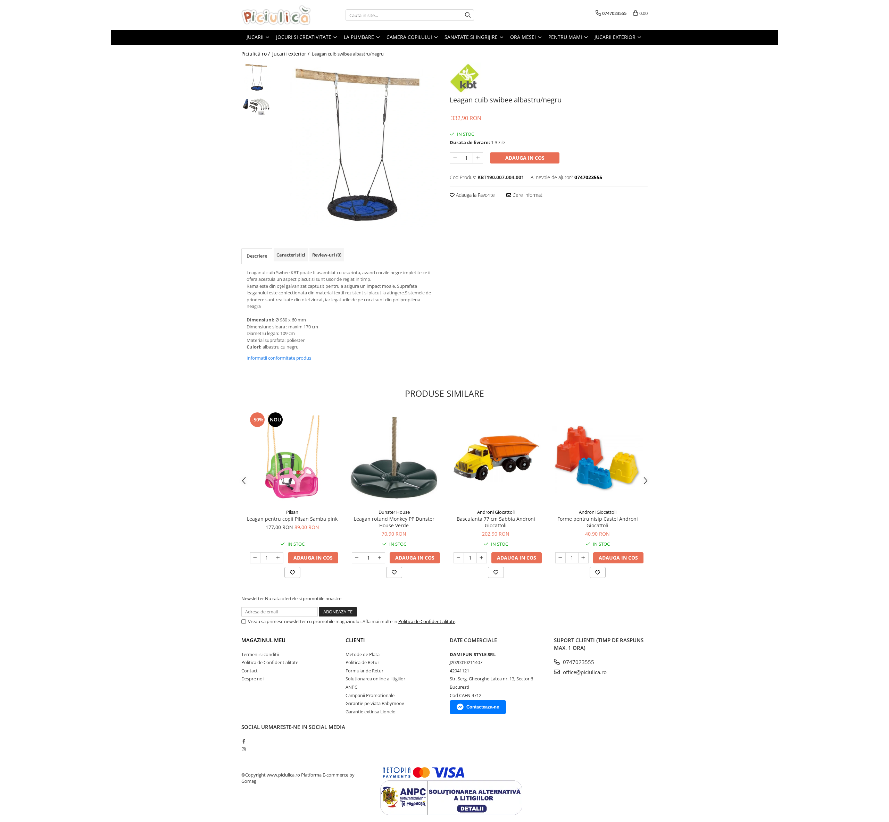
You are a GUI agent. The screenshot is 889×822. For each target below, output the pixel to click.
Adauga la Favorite (475, 195)
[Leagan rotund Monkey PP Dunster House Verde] (394, 458)
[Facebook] (243, 741)
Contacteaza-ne (482, 707)
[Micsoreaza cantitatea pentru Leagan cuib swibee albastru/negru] (455, 157)
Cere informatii (528, 195)
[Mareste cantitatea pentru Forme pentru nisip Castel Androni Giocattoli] (583, 557)
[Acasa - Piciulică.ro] (276, 15)
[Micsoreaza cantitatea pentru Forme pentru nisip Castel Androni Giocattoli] (560, 557)
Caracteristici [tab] (290, 255)
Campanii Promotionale (370, 695)
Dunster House (394, 512)
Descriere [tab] (257, 256)
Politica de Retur (362, 662)
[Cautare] (468, 15)
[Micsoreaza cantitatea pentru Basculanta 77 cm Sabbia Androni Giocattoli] (459, 557)
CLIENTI (355, 640)
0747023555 (578, 662)
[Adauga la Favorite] (292, 572)
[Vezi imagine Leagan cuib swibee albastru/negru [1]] (256, 106)
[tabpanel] (356, 144)
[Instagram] (243, 749)
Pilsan (292, 512)
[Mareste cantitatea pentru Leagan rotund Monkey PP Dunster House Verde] (380, 557)
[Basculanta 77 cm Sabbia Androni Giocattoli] (495, 458)
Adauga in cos (525, 157)
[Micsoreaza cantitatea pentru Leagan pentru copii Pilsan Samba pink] (255, 557)
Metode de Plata (363, 654)
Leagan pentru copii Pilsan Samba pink (292, 518)
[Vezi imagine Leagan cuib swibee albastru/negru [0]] (256, 77)
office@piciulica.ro (584, 672)
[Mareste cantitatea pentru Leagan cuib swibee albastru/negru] (478, 157)
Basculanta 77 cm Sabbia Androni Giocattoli (496, 522)
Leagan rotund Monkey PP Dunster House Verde (394, 522)
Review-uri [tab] (326, 255)
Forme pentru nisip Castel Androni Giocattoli (597, 522)
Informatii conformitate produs (279, 358)
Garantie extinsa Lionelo (371, 711)
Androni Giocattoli (496, 512)
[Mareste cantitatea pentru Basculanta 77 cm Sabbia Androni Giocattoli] (481, 557)
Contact (249, 671)
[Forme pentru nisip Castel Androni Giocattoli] (597, 458)
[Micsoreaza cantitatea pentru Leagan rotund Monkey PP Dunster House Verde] (357, 557)
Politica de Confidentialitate (426, 621)
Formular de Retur (364, 671)
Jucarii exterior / (291, 53)
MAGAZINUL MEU (263, 640)
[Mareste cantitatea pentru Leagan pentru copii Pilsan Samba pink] (278, 557)
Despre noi (252, 679)
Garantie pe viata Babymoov (375, 703)
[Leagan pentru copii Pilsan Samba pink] (292, 458)
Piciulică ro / (256, 53)
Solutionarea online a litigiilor (375, 679)
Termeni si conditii (260, 654)
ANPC (351, 687)
